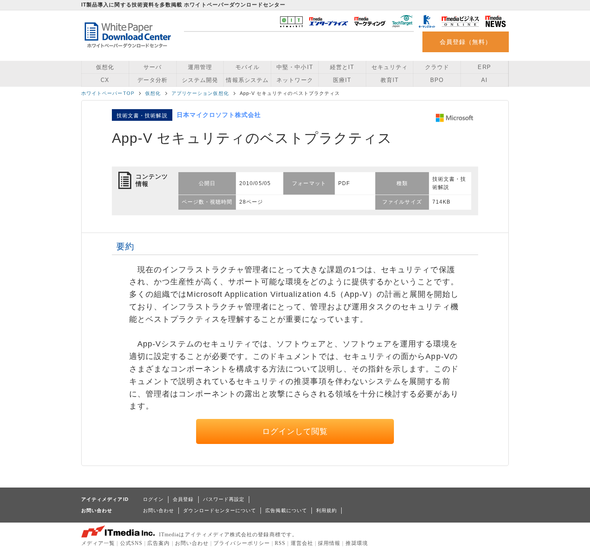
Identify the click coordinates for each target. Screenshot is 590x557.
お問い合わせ (158, 510)
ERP (484, 67)
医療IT (342, 80)
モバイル (247, 67)
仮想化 (105, 67)
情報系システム (247, 80)
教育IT (390, 80)
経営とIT (342, 67)
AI (484, 80)
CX (105, 80)
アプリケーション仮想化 (200, 93)
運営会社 (302, 543)
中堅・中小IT (294, 67)
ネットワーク (294, 80)
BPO (437, 80)
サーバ (152, 67)
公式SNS (131, 543)
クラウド (437, 67)
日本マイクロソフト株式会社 (219, 114)
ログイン (153, 499)
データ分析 (152, 80)
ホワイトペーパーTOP (107, 93)
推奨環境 (357, 543)
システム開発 (200, 80)
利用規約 (326, 510)
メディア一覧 (98, 543)
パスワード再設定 (224, 499)
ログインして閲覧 (295, 431)
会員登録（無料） (466, 41)
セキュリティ (389, 67)
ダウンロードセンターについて (219, 510)
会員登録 (183, 499)
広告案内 (158, 543)
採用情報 (329, 543)
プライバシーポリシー (241, 543)
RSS (280, 543)
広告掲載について (286, 510)
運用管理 (200, 67)
